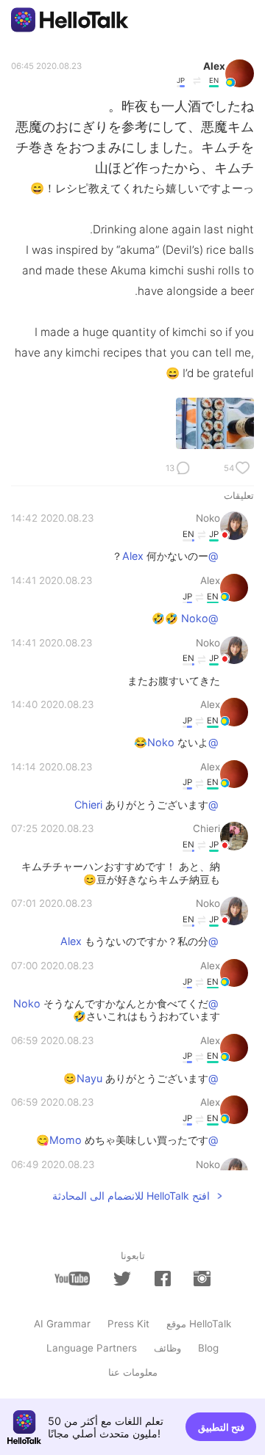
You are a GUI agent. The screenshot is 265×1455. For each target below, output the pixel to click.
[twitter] (122, 1279)
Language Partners (91, 1348)
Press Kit (128, 1324)
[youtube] (72, 1279)
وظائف (167, 1348)
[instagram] (202, 1278)
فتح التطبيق (221, 1427)
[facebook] (163, 1278)
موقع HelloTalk (198, 1324)
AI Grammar (62, 1324)
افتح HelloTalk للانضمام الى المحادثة (131, 1195)
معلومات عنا (133, 1372)
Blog (208, 1348)
